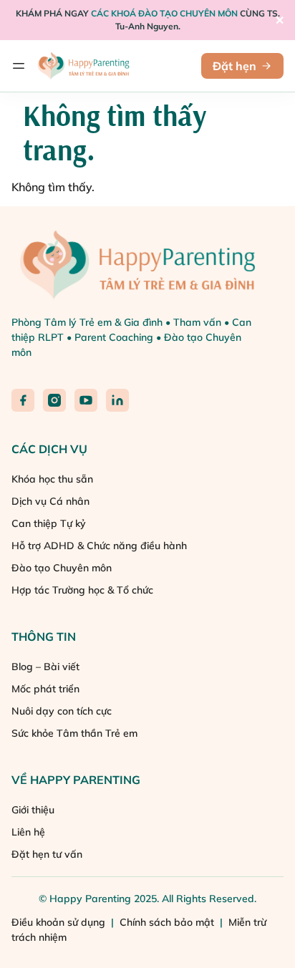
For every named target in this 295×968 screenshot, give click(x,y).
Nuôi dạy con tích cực (61, 711)
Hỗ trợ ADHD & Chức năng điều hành (99, 545)
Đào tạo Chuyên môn (61, 567)
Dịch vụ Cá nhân (50, 501)
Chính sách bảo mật (168, 922)
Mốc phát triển (45, 688)
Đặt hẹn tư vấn (46, 854)
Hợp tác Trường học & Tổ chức (82, 590)
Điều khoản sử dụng (59, 922)
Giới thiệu (32, 809)
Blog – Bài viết (45, 666)
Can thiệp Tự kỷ (48, 523)
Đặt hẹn (234, 66)
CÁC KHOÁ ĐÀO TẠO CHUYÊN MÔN (164, 13)
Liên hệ (28, 832)
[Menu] (18, 66)
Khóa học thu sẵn (52, 479)
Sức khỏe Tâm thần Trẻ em (74, 733)
